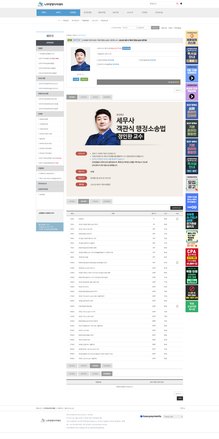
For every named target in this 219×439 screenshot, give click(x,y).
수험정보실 (104, 20)
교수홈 (76, 79)
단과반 (40, 114)
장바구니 (178, 90)
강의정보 (72, 97)
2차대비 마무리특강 (45, 153)
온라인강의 (75, 20)
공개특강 (73, 13)
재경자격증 (101, 13)
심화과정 (42, 139)
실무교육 (115, 13)
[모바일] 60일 (148, 60)
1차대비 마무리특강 (45, 148)
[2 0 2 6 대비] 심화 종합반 (46, 63)
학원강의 (66, 20)
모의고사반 (41, 78)
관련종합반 (107, 97)
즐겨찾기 (181, 3)
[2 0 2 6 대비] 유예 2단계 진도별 (48, 104)
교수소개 (130, 13)
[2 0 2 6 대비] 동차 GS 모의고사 (48, 84)
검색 (177, 3)
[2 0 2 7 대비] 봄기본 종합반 (48, 58)
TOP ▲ (182, 408)
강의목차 (84, 97)
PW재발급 (178, 28)
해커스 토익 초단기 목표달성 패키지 (50, 178)
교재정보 (95, 97)
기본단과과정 (43, 129)
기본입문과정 (43, 124)
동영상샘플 (126, 48)
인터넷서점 (159, 13)
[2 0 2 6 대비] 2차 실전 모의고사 (48, 88)
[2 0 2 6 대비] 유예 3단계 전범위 (48, 109)
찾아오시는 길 (69, 408)
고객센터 (144, 13)
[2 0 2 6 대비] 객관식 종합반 (47, 68)
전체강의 (84, 79)
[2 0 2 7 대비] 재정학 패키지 (48, 163)
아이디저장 (117, 28)
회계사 (44, 13)
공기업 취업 (87, 13)
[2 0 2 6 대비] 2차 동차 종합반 (48, 73)
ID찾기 (171, 28)
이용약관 (60, 408)
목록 (179, 398)
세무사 (58, 13)
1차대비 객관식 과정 (45, 134)
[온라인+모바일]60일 (108, 64)
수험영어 (41, 168)
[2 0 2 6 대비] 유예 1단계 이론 (48, 99)
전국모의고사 (42, 184)
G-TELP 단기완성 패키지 (46, 173)
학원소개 (39, 408)
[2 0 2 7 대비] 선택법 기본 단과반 (50, 158)
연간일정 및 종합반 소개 (46, 54)
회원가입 (164, 28)
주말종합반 (85, 20)
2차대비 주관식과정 (45, 143)
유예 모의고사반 (43, 94)
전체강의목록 (43, 119)
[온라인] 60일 (106, 60)
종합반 (40, 48)
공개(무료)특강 (43, 189)
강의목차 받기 (176, 208)
